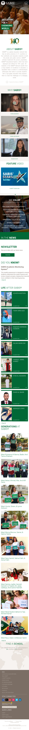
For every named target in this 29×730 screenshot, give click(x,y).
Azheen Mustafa (19, 293)
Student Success (5, 680)
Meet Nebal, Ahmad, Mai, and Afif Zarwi (13, 481)
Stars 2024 (14, 188)
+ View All (3, 241)
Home (3, 671)
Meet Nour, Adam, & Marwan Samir (14, 638)
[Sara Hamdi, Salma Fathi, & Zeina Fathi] (14, 546)
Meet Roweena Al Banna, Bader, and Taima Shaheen (14, 455)
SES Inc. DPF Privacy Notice (8, 692)
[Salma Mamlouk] (6, 348)
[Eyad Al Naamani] (6, 381)
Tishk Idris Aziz (19, 311)
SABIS (3, 712)
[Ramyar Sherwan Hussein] (6, 332)
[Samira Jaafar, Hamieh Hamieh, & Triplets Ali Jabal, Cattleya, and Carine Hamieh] (14, 572)
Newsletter (7, 704)
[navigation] (26, 3)
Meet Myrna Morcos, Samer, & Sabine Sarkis (12, 533)
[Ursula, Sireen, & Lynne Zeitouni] (14, 494)
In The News (4, 686)
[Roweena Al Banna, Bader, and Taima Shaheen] (14, 442)
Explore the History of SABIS (16, 82)
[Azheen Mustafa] (6, 299)
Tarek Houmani (14, 136)
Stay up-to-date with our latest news (12, 250)
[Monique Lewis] (6, 413)
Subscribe (7, 255)
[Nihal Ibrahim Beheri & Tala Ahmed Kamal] (14, 599)
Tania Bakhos (14, 113)
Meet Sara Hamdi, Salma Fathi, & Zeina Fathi (13, 559)
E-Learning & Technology (7, 684)
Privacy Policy (19, 721)
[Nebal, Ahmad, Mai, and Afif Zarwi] (14, 468)
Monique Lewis (18, 408)
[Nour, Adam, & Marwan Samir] (14, 625)
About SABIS (5, 676)
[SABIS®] (9, 3)
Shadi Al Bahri (18, 392)
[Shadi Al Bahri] (6, 397)
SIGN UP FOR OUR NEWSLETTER (9, 707)
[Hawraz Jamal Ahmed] (6, 364)
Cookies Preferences (14, 722)
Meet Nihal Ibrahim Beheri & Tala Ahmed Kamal (13, 612)
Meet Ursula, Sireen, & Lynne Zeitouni (11, 507)
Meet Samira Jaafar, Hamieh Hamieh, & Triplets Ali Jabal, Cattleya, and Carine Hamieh (11, 586)
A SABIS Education (6, 678)
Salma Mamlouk (19, 343)
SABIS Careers (5, 714)
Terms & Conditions (9, 721)
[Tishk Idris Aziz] (6, 316)
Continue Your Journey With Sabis (9, 674)
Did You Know (5, 688)
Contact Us (4, 690)
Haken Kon (14, 158)
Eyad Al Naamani (19, 376)
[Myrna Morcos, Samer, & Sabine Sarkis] (14, 520)
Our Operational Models (7, 682)
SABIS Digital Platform (7, 716)
